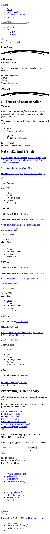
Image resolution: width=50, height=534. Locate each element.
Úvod (9, 9)
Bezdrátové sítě (20, 157)
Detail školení (22, 214)
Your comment (7, 453)
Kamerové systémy (13, 160)
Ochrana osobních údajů (17, 525)
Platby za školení (14, 492)
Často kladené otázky (16, 14)
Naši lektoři (12, 476)
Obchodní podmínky (16, 495)
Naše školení (12, 12)
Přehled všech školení (16, 474)
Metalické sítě (7, 157)
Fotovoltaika (33, 157)
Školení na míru (14, 497)
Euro (14, 34)
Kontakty (11, 500)
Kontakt (10, 17)
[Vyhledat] (28, 22)
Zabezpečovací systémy (32, 160)
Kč (13, 32)
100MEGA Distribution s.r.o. (30, 518)
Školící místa (12, 479)
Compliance (12, 523)
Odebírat (31, 448)
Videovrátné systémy (10, 162)
